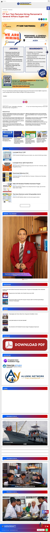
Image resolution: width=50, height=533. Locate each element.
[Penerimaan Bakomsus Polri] (19, 177)
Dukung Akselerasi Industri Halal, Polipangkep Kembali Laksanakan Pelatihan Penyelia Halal (19, 141)
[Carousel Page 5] (22, 486)
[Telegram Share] (44, 19)
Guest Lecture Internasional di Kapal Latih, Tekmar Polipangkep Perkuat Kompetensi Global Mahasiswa (13, 125)
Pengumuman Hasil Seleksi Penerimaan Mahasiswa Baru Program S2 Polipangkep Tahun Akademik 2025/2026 (24, 290)
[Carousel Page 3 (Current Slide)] (18, 486)
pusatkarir (5, 12)
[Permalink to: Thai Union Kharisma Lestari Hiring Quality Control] (7, 197)
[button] (48, 8)
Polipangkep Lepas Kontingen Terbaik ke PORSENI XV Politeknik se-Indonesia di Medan (36, 118)
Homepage (5, 9)
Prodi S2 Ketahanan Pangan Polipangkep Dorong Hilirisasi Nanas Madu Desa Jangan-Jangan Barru (13, 118)
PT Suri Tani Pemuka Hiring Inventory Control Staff (36, 106)
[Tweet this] (42, 19)
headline (5, 96)
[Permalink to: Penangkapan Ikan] (25, 433)
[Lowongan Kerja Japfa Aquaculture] (21, 166)
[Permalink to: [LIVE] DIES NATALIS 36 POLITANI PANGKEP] (5, 322)
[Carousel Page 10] (29, 486)
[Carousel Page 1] (15, 486)
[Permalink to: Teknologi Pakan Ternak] (25, 475)
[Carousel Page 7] (25, 486)
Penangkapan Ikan (8, 442)
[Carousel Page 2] (17, 486)
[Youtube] (26, 102)
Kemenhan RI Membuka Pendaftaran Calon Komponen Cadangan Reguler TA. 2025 (42, 140)
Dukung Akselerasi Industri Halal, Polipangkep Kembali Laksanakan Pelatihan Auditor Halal (30, 141)
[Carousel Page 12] (32, 486)
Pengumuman (15, 174)
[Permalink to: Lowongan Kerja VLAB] (7, 156)
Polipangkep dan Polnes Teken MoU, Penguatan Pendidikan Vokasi (23, 313)
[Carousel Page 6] (23, 486)
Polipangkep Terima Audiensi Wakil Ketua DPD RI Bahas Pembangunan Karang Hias (13, 121)
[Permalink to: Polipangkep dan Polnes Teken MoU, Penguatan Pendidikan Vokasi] (5, 316)
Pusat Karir (10, 9)
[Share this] (39, 19)
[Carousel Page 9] (28, 486)
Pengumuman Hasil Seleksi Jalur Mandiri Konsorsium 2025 (21, 293)
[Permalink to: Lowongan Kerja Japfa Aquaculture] (7, 166)
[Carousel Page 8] (26, 486)
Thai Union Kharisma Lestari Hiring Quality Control (27, 194)
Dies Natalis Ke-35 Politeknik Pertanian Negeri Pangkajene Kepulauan (24, 326)
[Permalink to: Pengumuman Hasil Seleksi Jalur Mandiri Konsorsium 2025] (5, 295)
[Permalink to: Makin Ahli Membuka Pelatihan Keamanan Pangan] (7, 187)
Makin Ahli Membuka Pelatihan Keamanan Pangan (26, 183)
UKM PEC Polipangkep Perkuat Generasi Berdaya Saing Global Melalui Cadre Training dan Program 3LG (36, 114)
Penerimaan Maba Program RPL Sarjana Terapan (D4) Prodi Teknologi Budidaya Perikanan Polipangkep (26, 300)
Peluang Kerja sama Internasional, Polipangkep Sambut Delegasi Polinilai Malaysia (35, 124)
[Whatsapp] (46, 19)
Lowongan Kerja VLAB (19, 152)
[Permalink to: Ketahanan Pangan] (25, 508)
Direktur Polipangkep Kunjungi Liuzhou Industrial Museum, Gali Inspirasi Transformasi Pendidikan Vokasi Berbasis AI (14, 114)
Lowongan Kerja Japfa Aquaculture (23, 162)
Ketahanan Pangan (8, 518)
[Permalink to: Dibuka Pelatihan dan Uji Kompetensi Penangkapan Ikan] (8, 134)
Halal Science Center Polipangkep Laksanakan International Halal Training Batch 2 (12, 106)
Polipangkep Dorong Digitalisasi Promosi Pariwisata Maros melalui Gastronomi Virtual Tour (36, 121)
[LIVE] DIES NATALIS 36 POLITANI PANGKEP (17, 320)
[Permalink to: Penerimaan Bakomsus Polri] (7, 177)
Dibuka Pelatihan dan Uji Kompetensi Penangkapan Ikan (7, 139)
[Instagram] (24, 102)
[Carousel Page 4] (20, 486)
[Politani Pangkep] (25, 3)
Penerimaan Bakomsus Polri (20, 173)
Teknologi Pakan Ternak (10, 484)
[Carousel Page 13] (34, 486)
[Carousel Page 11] (31, 486)
